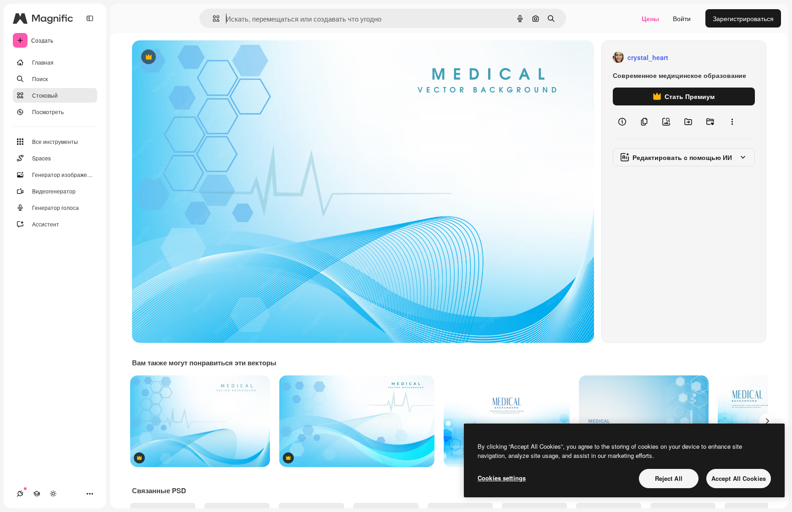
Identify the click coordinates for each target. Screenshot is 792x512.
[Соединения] (20, 493)
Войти (682, 18)
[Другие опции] (732, 122)
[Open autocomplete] (212, 18)
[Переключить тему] (53, 493)
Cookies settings (502, 477)
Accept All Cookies (738, 478)
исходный (193, 57)
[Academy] (36, 493)
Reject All (668, 478)
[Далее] (767, 421)
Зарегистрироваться (743, 18)
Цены (650, 18)
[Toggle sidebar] (89, 18)
